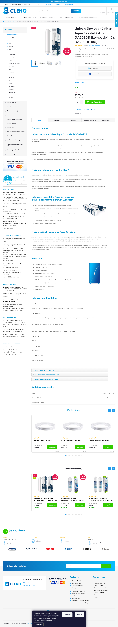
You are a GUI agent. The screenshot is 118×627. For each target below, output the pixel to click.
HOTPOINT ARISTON (14, 63)
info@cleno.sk (29, 583)
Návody (96, 597)
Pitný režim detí (8, 228)
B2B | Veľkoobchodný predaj (101, 590)
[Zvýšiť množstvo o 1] (81, 101)
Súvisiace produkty (89, 120)
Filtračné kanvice (11, 123)
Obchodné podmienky (99, 592)
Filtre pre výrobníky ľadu (13, 150)
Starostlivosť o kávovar (13, 106)
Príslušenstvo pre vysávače (14, 115)
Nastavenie (38, 624)
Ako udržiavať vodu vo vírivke (12, 352)
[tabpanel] (45, 433)
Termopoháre (10, 136)
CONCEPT (11, 95)
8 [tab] (75, 455)
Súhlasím (79, 614)
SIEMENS (11, 46)
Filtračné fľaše (10, 127)
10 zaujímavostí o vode (10, 219)
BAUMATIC (11, 58)
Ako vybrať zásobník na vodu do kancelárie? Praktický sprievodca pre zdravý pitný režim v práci (15, 198)
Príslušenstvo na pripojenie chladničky (78, 588)
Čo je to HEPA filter (9, 302)
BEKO (10, 49)
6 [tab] (72, 455)
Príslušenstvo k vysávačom (78, 591)
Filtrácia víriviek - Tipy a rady (12, 354)
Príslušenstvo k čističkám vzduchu (80, 600)
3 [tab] (68, 455)
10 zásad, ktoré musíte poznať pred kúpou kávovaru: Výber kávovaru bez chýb (15, 240)
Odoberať (106, 566)
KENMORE (11, 78)
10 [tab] (78, 455)
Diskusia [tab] (73, 120)
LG (9, 40)
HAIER (10, 60)
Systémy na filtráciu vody (13, 140)
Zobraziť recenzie (20, 532)
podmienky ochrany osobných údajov (44, 620)
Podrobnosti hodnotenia (94, 45)
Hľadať (76, 11)
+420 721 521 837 (30, 585)
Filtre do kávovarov (76, 583)
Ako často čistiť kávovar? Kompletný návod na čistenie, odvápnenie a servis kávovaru (14, 250)
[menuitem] (12, 17)
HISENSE (11, 75)
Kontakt (7, 4)
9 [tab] (76, 455)
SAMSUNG (11, 37)
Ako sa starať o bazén (10, 349)
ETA (10, 80)
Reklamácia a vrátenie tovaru (101, 588)
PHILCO (11, 98)
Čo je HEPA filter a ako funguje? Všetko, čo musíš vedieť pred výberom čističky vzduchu (15, 288)
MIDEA (10, 83)
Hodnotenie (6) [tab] (56, 120)
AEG (10, 69)
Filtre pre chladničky (12, 34)
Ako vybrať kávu (8, 261)
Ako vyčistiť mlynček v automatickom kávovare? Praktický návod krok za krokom (14, 205)
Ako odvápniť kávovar (10, 270)
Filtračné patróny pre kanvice (14, 119)
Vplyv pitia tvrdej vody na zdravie (13, 216)
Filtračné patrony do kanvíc (78, 593)
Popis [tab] (39, 120)
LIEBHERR (11, 66)
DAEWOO (11, 52)
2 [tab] (66, 455)
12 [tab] (81, 455)
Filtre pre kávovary (11, 102)
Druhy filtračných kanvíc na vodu (14, 337)
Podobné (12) (105, 120)
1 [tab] (65, 455)
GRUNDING (12, 86)
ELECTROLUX (12, 92)
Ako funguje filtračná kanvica (12, 332)
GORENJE (11, 72)
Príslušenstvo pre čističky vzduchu (15, 131)
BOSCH (11, 43)
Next (113, 410)
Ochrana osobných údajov (100, 595)
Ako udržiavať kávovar (10, 267)
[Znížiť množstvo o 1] (81, 103)
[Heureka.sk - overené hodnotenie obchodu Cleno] (15, 179)
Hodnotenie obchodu (16, 4)
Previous (109, 410)
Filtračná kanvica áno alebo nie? (13, 329)
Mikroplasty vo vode (9, 221)
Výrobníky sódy (11, 154)
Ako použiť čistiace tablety (11, 277)
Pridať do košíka (96, 102)
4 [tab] (69, 455)
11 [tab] (79, 455)
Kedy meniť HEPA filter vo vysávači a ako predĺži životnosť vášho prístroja (14, 295)
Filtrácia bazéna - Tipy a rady (12, 347)
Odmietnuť (67, 614)
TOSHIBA (11, 89)
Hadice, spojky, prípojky (13, 111)
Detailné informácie (79, 82)
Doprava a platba (28, 4)
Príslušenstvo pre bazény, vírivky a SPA (15, 145)
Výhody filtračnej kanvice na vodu (14, 334)
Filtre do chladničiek (77, 581)
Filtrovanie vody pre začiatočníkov (14, 213)
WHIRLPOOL (12, 55)
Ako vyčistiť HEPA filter (10, 299)
